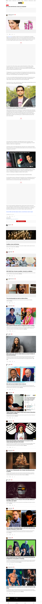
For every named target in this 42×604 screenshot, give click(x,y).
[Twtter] (13, 598)
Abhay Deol (10, 36)
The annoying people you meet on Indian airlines (17, 298)
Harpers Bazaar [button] (30, 0)
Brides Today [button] (35, 0)
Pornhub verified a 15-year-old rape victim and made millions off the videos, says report (20, 500)
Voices (7, 5)
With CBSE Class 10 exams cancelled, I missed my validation (19, 271)
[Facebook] (15, 598)
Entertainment (9, 393)
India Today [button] (18, 0)
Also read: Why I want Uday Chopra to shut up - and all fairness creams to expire (19, 211)
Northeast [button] (10, 0)
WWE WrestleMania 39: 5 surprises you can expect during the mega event (20, 587)
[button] (7, 34)
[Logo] (8, 598)
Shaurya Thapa (10, 392)
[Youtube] (16, 598)
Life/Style (9, 421)
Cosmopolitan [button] (26, 0)
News (8, 306)
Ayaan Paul (9, 537)
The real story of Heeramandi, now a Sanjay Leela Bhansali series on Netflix (20, 470)
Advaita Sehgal (10, 251)
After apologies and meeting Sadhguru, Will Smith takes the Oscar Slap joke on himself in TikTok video (20, 528)
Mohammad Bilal (10, 305)
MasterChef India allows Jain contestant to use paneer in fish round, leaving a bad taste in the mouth (19, 441)
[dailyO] (21, 3)
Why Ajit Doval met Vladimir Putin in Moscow (16, 384)
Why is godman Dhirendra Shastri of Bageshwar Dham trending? (20, 325)
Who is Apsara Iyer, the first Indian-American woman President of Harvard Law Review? (20, 354)
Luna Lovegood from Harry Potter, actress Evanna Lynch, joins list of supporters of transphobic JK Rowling (20, 558)
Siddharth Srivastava (11, 14)
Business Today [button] (14, 0)
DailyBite (9, 364)
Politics (9, 279)
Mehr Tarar (9, 224)
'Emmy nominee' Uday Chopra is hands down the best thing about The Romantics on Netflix (20, 413)
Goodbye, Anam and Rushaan (12, 244)
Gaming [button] (22, 0)
